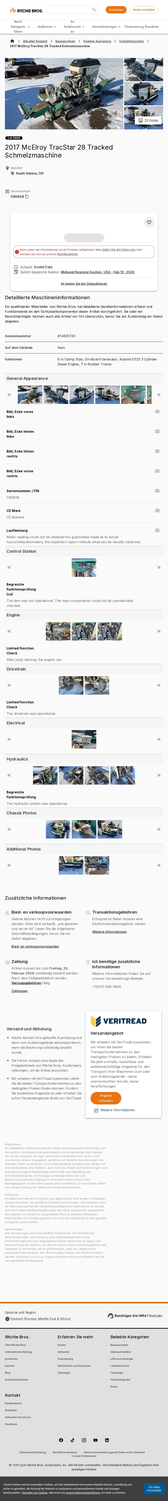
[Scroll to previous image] (9, 395)
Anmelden (116, 9)
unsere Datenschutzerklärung (83, 1492)
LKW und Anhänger (121, 1359)
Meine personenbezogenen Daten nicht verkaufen (114, 1452)
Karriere (9, 1366)
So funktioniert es (72, 26)
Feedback (11, 1424)
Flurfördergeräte (120, 1380)
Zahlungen (19, 991)
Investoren (11, 1359)
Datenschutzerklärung (32, 1452)
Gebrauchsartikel (120, 1352)
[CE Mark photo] (157, 511)
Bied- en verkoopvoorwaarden (35, 946)
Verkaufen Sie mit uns (18, 1417)
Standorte (151, 26)
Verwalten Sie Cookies (35, 1492)
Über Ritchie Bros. (15, 1345)
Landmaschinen (119, 1366)
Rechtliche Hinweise (65, 1452)
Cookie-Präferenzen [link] (84, 1456)
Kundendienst (68, 254)
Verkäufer (63, 1352)
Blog (7, 1373)
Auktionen (45, 26)
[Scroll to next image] (159, 395)
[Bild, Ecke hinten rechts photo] (157, 451)
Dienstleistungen (104, 26)
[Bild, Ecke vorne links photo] (157, 412)
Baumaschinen (119, 1345)
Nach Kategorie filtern (18, 26)
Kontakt (155, 1316)
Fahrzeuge (116, 1373)
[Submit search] (94, 9)
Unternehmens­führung (18, 1352)
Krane (113, 1387)
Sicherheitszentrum (16, 1380)
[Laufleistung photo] (157, 530)
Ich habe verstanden (154, 1488)
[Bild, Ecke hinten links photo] (157, 431)
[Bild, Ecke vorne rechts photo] (157, 471)
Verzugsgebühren (26, 983)
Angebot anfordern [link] (106, 1098)
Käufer (62, 1345)
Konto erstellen (144, 9)
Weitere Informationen (109, 932)
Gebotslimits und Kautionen (74, 1366)
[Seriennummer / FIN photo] (157, 491)
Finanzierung (134, 26)
